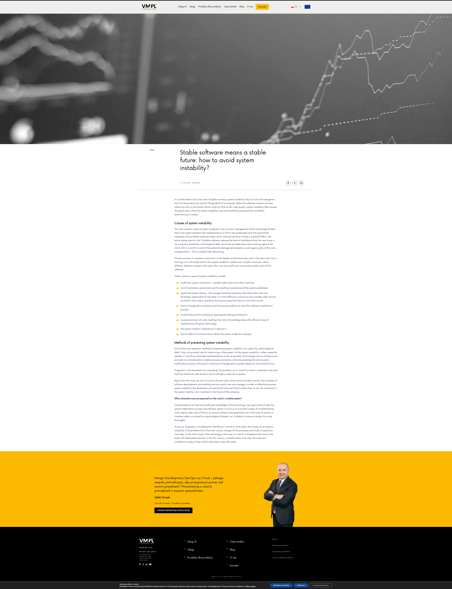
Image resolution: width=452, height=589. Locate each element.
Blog (241, 6)
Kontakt (262, 7)
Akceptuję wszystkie (281, 585)
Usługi (192, 6)
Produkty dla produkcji (209, 6)
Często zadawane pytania (282, 558)
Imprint (275, 539)
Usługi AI (182, 6)
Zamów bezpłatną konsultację (173, 510)
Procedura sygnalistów (281, 552)
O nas (250, 6)
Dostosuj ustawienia (321, 585)
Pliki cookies (251, 586)
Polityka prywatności (280, 545)
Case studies (230, 6)
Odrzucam (301, 585)
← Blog (151, 150)
